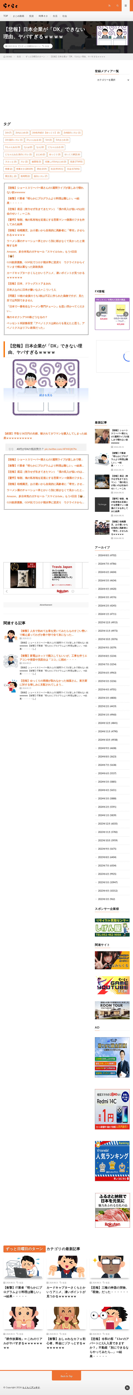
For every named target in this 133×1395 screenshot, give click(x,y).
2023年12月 (104, 824)
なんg (28, 147)
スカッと (10, 162)
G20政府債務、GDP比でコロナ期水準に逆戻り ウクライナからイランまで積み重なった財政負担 (46, 264)
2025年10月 (104, 639)
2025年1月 (103, 715)
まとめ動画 (18, 16)
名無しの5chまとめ (55, 162)
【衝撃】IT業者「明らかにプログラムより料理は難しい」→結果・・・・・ (43, 200)
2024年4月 (103, 790)
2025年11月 (104, 631)
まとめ (40, 155)
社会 (64, 16)
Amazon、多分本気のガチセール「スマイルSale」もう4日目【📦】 (42, 254)
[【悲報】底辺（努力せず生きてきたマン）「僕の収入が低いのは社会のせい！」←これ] (102, 482)
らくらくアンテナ (31, 1388)
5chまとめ (62, 140)
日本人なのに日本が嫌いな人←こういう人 (31, 289)
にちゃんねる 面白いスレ (18, 155)
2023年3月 (103, 899)
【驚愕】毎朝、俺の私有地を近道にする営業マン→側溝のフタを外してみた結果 (46, 222)
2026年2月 (103, 606)
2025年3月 (103, 698)
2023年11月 (104, 832)
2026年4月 (103, 589)
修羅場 (36, 162)
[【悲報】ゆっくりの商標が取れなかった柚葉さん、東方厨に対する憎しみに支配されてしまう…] (10, 686)
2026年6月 (103, 572)
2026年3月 (103, 597)
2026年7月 (103, 564)
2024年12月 (104, 723)
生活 (55, 16)
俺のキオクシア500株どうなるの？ (27, 317)
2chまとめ (22, 133)
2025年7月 (103, 664)
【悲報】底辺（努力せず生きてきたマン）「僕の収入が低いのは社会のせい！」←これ (46, 211)
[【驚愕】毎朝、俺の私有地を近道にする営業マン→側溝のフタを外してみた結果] (102, 504)
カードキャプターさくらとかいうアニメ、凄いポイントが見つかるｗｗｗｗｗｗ (46, 275)
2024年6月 (103, 773)
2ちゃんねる (34, 140)
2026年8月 (103, 555)
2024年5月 (103, 782)
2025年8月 (103, 656)
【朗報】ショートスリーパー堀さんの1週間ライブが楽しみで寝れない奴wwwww (45, 190)
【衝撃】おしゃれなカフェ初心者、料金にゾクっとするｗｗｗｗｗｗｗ (66, 1343)
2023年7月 (103, 866)
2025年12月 (104, 622)
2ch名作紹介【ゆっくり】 (46, 133)
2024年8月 (103, 757)
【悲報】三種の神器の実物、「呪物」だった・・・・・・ (109, 1290)
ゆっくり (54, 155)
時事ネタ (43, 16)
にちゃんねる (55, 147)
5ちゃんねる (12, 147)
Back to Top (67, 1376)
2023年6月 (103, 874)
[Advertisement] (46, 92)
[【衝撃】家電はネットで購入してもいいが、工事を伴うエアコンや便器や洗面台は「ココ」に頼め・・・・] (10, 661)
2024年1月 (103, 815)
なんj (40, 147)
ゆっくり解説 (72, 155)
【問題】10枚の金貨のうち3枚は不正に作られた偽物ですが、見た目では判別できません (45, 298)
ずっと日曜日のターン (31, 46)
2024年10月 (104, 740)
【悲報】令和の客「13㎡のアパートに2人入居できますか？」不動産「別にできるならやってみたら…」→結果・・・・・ (109, 1348)
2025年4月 (103, 690)
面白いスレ (40, 176)
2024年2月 (103, 807)
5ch (48, 140)
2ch (8, 133)
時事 (8, 169)
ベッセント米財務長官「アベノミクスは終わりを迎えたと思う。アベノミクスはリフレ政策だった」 (46, 325)
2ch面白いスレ (72, 133)
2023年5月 (103, 882)
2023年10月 (104, 840)
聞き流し (10, 176)
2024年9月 (103, 748)
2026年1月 (103, 614)
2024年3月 (103, 799)
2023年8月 (103, 857)
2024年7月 (103, 765)
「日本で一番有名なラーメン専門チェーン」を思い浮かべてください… (46, 308)
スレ (24, 162)
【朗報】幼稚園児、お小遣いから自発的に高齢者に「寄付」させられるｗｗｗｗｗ (46, 232)
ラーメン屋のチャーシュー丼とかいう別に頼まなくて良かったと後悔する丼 (46, 243)
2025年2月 (103, 706)
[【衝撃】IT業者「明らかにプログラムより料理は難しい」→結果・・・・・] (102, 459)
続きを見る (45, 395)
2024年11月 (104, 731)
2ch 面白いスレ (13, 140)
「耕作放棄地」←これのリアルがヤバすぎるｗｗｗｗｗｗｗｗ (22, 1343)
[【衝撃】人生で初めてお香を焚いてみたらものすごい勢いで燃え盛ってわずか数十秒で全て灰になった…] (10, 636)
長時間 (25, 176)
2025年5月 (103, 681)
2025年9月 (103, 648)
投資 (31, 16)
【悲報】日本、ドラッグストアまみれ (29, 283)
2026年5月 (103, 581)
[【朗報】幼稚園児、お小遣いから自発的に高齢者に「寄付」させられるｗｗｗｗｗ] (102, 527)
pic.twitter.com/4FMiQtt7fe (61, 449)
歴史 (42, 169)
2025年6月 (103, 673)
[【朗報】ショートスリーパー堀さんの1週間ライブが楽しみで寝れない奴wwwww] (102, 436)
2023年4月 (103, 891)
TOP (5, 16)
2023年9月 (103, 849)
